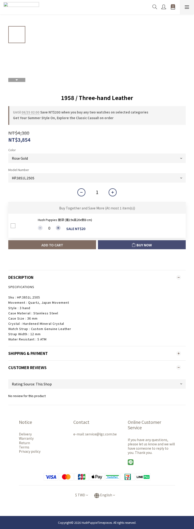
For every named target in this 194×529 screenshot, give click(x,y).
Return (24, 442)
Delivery (25, 434)
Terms (24, 447)
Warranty (26, 438)
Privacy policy (29, 451)
